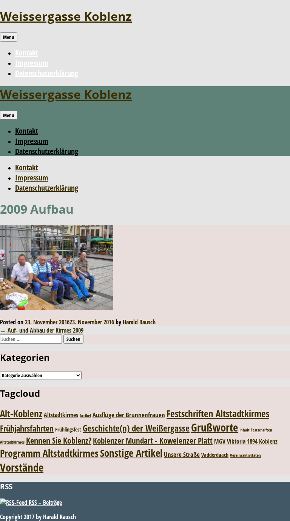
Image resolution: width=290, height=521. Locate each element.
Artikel (85, 415)
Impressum (31, 63)
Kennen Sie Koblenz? (58, 440)
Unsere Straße (182, 454)
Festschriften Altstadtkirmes (218, 413)
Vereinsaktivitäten (245, 455)
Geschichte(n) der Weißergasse (136, 428)
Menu (8, 37)
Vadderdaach (214, 454)
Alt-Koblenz (21, 413)
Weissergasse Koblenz (66, 16)
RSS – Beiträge (44, 502)
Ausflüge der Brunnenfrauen (129, 414)
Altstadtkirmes (61, 415)
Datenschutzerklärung (46, 73)
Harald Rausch (139, 322)
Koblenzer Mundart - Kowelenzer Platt (153, 440)
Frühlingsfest (68, 429)
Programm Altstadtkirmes (49, 453)
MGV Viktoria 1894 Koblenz (246, 441)
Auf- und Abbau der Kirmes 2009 (41, 330)
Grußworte (214, 427)
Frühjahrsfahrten (27, 428)
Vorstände (21, 467)
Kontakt (26, 53)
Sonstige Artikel (131, 453)
